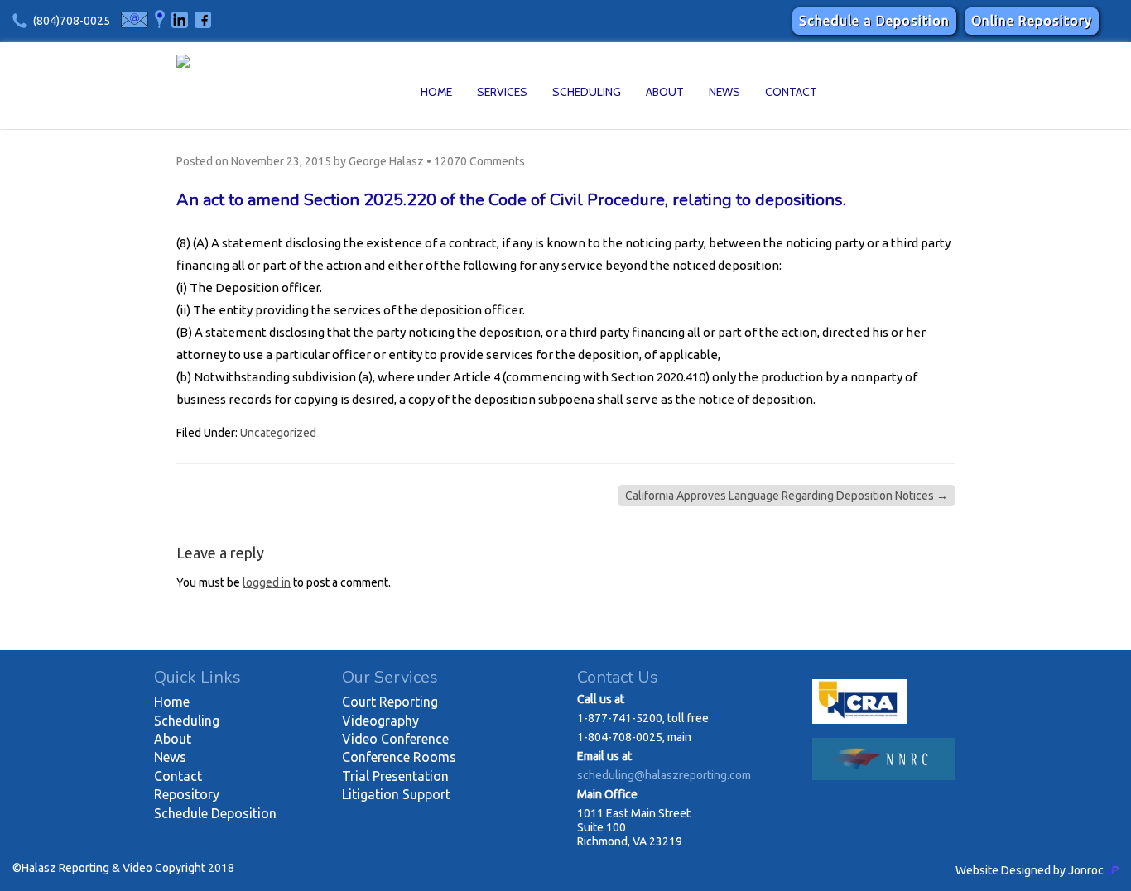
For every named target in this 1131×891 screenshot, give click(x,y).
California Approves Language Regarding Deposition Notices (786, 495)
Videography (380, 720)
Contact (791, 91)
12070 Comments (479, 161)
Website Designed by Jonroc (1030, 870)
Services (502, 91)
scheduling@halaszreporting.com (664, 775)
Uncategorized (278, 432)
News (724, 91)
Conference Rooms (399, 757)
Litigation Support (396, 794)
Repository (186, 794)
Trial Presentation (395, 776)
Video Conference (395, 738)
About (665, 91)
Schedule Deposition (215, 813)
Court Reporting (390, 701)
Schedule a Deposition (874, 20)
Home (436, 91)
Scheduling (586, 91)
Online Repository (1031, 20)
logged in (267, 582)
